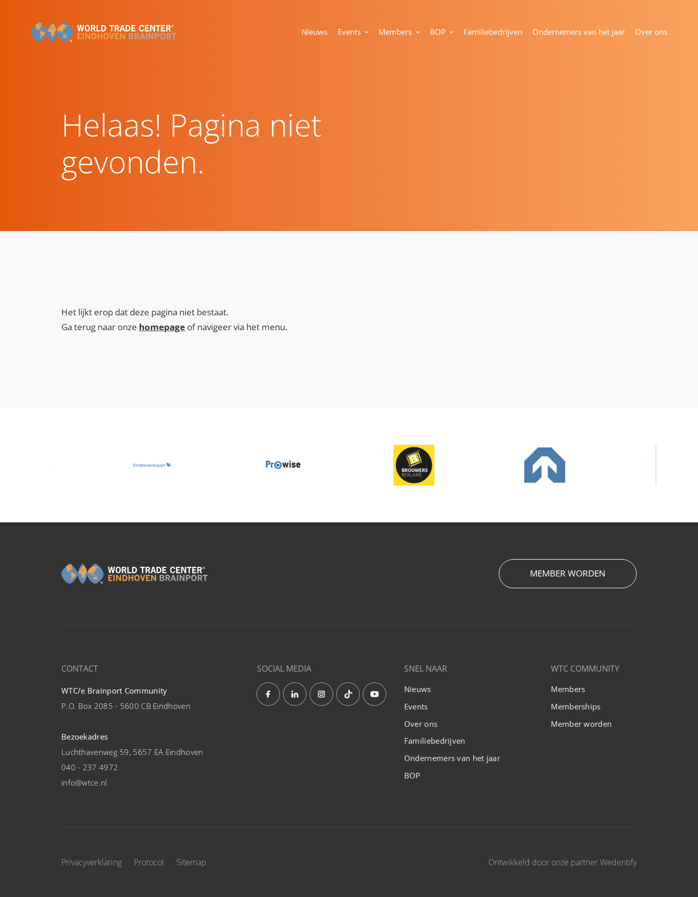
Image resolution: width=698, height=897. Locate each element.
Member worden (568, 573)
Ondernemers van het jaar (578, 32)
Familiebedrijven (492, 32)
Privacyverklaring (91, 862)
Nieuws (314, 32)
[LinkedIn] (295, 694)
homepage (162, 327)
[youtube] (374, 694)
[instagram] (321, 694)
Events (349, 32)
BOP (438, 32)
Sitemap (191, 862)
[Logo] (103, 32)
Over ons (651, 32)
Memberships (575, 706)
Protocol (149, 862)
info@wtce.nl (84, 782)
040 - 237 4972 (89, 767)
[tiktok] (348, 694)
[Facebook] (268, 694)
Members (395, 32)
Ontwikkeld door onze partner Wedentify (562, 862)
